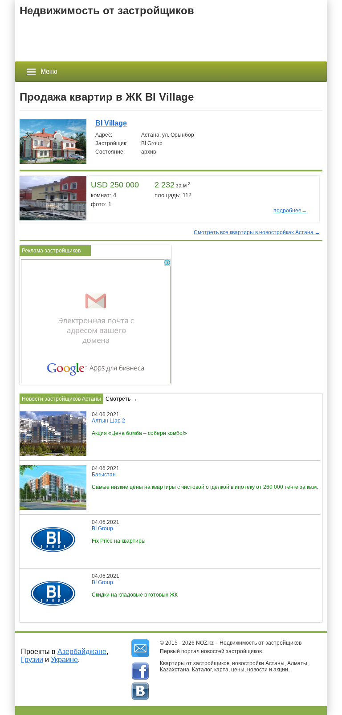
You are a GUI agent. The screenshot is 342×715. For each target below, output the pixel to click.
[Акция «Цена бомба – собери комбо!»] (55, 414)
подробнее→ (290, 210)
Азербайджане (81, 651)
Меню (49, 71)
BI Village (111, 123)
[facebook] (140, 671)
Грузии (32, 659)
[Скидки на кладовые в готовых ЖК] (50, 576)
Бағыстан (104, 474)
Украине (64, 659)
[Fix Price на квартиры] (50, 522)
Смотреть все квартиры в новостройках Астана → (257, 232)
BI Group (102, 528)
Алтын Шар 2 (108, 421)
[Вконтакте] (140, 691)
